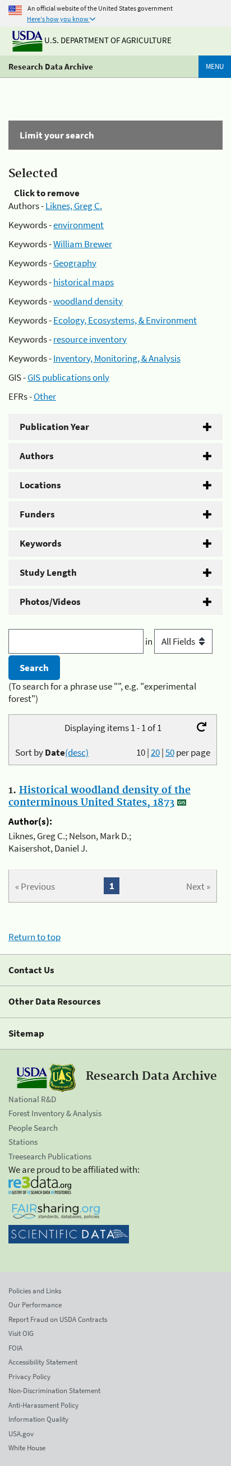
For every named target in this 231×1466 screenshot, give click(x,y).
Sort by (52, 752)
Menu (215, 66)
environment (78, 225)
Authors (37, 456)
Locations (40, 485)
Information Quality (38, 1419)
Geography (74, 263)
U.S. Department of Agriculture (107, 40)
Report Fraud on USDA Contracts (57, 1319)
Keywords (41, 543)
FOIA (15, 1348)
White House (26, 1448)
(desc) (77, 752)
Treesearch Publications (49, 1156)
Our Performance (35, 1305)
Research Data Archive (50, 66)
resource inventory (90, 339)
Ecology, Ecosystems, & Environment (125, 320)
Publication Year (54, 426)
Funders (37, 514)
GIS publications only (68, 377)
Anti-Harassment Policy (43, 1405)
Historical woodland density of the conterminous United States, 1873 (99, 796)
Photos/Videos (50, 601)
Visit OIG (21, 1333)
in (149, 641)
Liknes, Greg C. (73, 206)
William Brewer (82, 244)
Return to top (34, 937)
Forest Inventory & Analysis (54, 1113)
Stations (23, 1141)
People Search (33, 1127)
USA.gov (21, 1434)
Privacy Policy (29, 1376)
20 (155, 752)
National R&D (32, 1099)
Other (45, 396)
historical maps (83, 282)
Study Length (48, 572)
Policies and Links (34, 1291)
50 (169, 752)
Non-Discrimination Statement (54, 1390)
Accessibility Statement (42, 1362)
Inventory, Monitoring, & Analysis (117, 358)
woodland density (88, 301)
